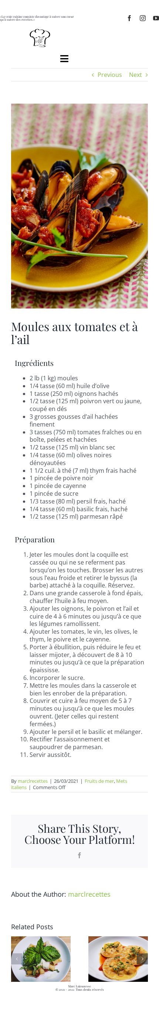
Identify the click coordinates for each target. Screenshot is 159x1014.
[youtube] (156, 18)
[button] (16, 958)
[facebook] (129, 18)
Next (135, 75)
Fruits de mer (99, 781)
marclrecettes (33, 781)
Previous (110, 75)
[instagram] (143, 18)
